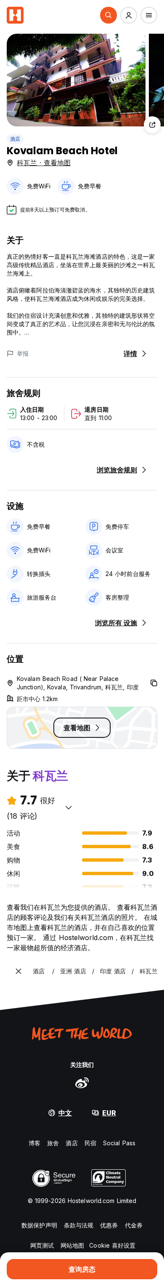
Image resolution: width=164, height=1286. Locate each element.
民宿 (90, 1143)
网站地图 (72, 1245)
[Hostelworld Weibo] (82, 1082)
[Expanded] (18, 971)
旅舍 (53, 1143)
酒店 (15, 139)
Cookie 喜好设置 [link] (112, 1245)
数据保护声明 (39, 1225)
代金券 (134, 1225)
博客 (34, 1143)
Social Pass (119, 1143)
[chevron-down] (68, 807)
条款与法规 (79, 1225)
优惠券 (109, 1225)
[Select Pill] (108, 15)
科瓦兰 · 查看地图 (44, 162)
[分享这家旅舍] (152, 124)
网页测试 (42, 1245)
